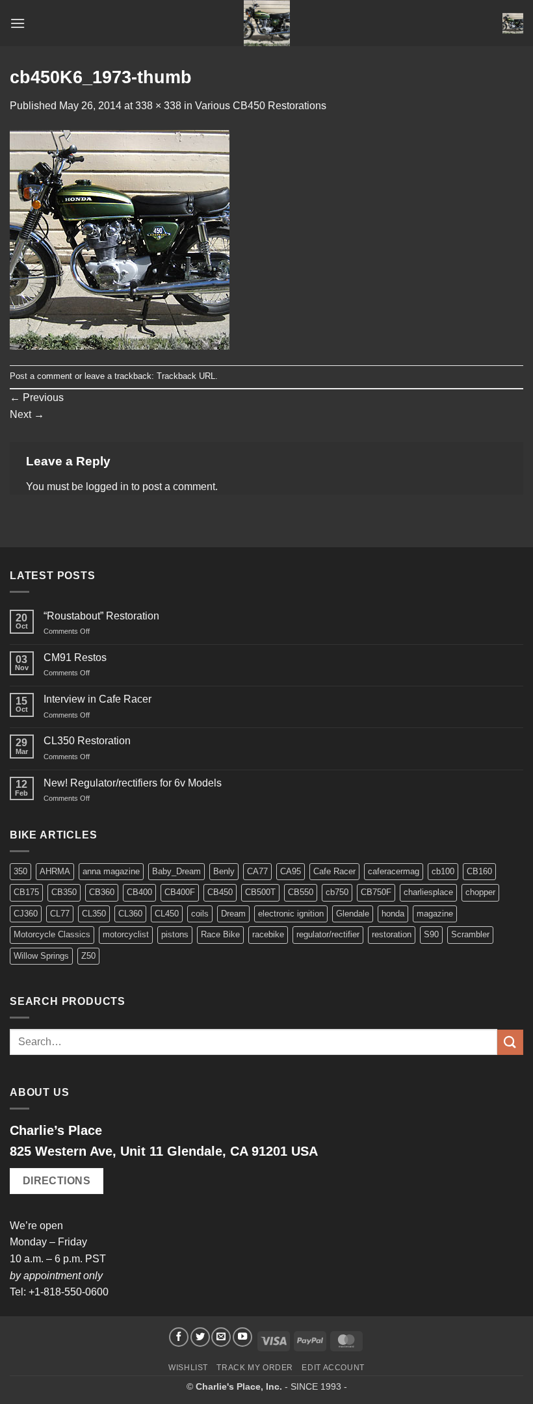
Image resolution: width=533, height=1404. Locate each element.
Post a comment (41, 376)
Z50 (88, 956)
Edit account (333, 1367)
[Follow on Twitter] (200, 1337)
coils (200, 913)
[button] (17, 23)
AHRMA (55, 871)
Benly (224, 871)
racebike (268, 934)
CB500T (260, 892)
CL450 (167, 913)
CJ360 (26, 913)
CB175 (26, 892)
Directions (57, 1180)
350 (20, 871)
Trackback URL (186, 376)
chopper (480, 892)
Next (27, 414)
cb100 (443, 871)
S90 (431, 934)
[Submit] (510, 1042)
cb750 (337, 892)
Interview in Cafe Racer (97, 699)
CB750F (376, 892)
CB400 (139, 892)
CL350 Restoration (87, 740)
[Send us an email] (221, 1337)
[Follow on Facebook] (178, 1337)
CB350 (64, 892)
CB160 (479, 871)
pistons (174, 934)
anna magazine (111, 871)
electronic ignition (291, 913)
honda (393, 913)
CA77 (257, 871)
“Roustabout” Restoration (101, 615)
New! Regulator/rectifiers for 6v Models (133, 782)
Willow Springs (41, 956)
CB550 (300, 892)
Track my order (254, 1367)
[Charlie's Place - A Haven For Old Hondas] (266, 23)
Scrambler (470, 934)
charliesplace (428, 892)
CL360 (130, 913)
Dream (233, 913)
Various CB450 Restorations (260, 105)
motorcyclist (126, 934)
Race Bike (220, 934)
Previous (37, 397)
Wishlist (188, 1367)
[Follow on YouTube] (242, 1337)
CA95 (290, 871)
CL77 (60, 913)
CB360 (101, 892)
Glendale (352, 913)
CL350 (94, 913)
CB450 (220, 892)
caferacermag (393, 871)
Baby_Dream (176, 871)
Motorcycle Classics (52, 934)
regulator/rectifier (327, 934)
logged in (107, 486)
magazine (435, 913)
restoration (391, 934)
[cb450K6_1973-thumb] (119, 238)
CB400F (179, 892)
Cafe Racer (334, 871)
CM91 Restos (75, 657)
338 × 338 (158, 105)
